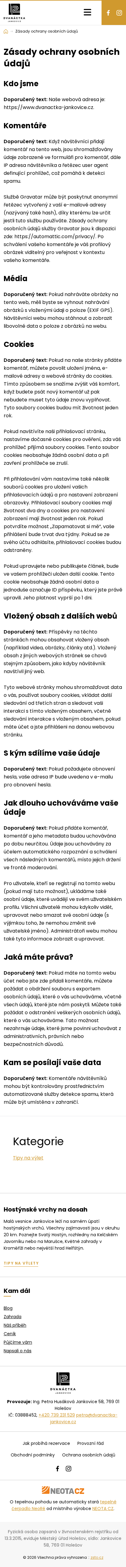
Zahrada (12, 1317)
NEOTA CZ (102, 1508)
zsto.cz (97, 1557)
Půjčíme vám (18, 1342)
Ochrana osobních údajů (88, 1455)
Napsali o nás (17, 1351)
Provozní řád (90, 1443)
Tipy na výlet (28, 1157)
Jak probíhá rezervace (46, 1443)
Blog (8, 1308)
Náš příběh (15, 1325)
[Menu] (87, 13)
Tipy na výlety (21, 1263)
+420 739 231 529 (57, 1415)
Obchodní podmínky (33, 1455)
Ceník (10, 1334)
